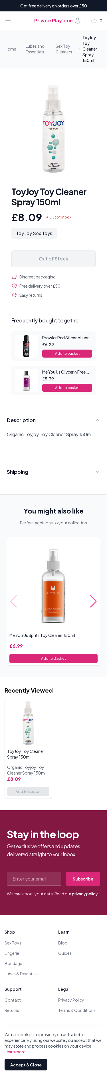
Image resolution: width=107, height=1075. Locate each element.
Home (10, 48)
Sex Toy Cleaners (64, 48)
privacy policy (85, 893)
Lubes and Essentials (35, 48)
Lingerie (12, 953)
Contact (13, 999)
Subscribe (83, 878)
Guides (65, 953)
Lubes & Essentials (22, 973)
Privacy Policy (71, 999)
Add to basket (67, 353)
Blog (62, 942)
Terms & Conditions (77, 1010)
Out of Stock (53, 259)
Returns (12, 1010)
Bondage (13, 963)
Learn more (15, 1051)
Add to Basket (53, 658)
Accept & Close (26, 1064)
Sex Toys (13, 942)
